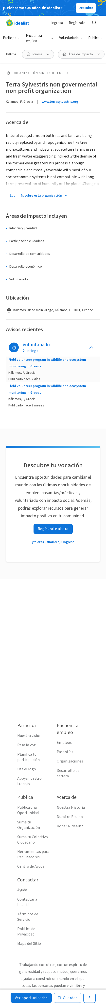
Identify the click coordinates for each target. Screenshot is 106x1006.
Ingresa (57, 23)
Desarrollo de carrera (68, 773)
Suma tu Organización (28, 824)
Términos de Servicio (27, 916)
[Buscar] (94, 23)
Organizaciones (70, 761)
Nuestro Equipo (70, 816)
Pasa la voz (26, 745)
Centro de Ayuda (30, 866)
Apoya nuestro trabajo (29, 781)
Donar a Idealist (70, 826)
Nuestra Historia (71, 807)
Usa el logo (26, 769)
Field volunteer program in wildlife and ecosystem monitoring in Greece (47, 363)
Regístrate (77, 23)
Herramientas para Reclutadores (33, 854)
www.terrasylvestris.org (60, 101)
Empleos (64, 742)
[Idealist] (17, 22)
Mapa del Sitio (29, 943)
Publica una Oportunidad (28, 810)
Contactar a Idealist (27, 902)
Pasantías (65, 752)
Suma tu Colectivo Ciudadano (32, 839)
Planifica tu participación (28, 757)
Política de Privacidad (26, 931)
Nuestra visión (29, 735)
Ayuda (22, 890)
